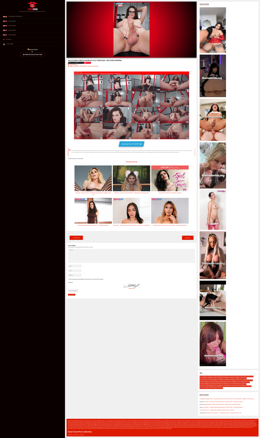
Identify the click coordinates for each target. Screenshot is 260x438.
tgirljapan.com (215, 386)
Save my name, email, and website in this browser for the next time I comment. (86, 279)
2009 (240, 376)
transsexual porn (73, 64)
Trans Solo (219, 388)
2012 (202, 378)
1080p (71, 66)
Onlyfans (217, 384)
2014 (213, 378)
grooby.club (249, 380)
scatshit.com (70, 434)
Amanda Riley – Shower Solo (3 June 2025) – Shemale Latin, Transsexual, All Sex (222, 404)
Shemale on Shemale (233, 384)
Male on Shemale (229, 382)
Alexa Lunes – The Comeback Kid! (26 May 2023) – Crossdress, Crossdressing (131, 225)
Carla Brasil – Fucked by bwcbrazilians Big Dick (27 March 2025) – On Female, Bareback (222, 407)
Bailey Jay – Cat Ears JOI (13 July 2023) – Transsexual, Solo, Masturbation (131, 192)
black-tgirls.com (242, 378)
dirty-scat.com (75, 434)
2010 (245, 376)
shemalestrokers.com (205, 386)
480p (211, 376)
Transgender (230, 386)
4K (202, 376)
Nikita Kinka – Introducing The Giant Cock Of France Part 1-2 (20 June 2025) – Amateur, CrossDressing (230, 398)
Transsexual (211, 388)
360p (206, 376)
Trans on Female (239, 386)
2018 (235, 378)
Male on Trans (239, 382)
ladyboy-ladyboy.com (212, 382)
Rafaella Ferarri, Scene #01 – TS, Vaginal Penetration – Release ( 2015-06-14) (223, 412)
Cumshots (225, 380)
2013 (207, 378)
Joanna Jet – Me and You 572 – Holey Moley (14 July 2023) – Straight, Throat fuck (93, 193)
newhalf (210, 384)
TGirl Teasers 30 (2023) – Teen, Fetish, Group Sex (170, 192)
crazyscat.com (81, 434)
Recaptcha (70, 282)
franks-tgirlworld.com (239, 380)
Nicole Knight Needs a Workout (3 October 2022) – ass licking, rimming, (95, 60)
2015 (218, 378)
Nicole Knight (83, 66)
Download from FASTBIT (130, 144)
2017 (229, 378)
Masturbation (203, 384)
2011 (251, 376)
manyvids (246, 382)
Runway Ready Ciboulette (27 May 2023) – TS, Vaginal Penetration (93, 225)
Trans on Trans (203, 388)
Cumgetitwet (202, 398)
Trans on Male (247, 386)
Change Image (131, 288)
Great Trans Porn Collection (80, 431)
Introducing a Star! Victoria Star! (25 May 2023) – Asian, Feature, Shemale (170, 225)
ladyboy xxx (221, 382)
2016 (224, 378)
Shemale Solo (95, 66)
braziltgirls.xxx (217, 380)
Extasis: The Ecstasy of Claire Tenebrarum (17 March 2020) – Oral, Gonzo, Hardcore (224, 401)
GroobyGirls (76, 66)
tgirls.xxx (223, 386)
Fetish (231, 380)
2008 (234, 376)
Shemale (89, 66)
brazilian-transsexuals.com (206, 380)
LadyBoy (203, 382)
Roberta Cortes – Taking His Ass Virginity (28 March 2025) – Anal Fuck (218, 410)
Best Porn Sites (33, 49)
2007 (229, 376)
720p (217, 376)
